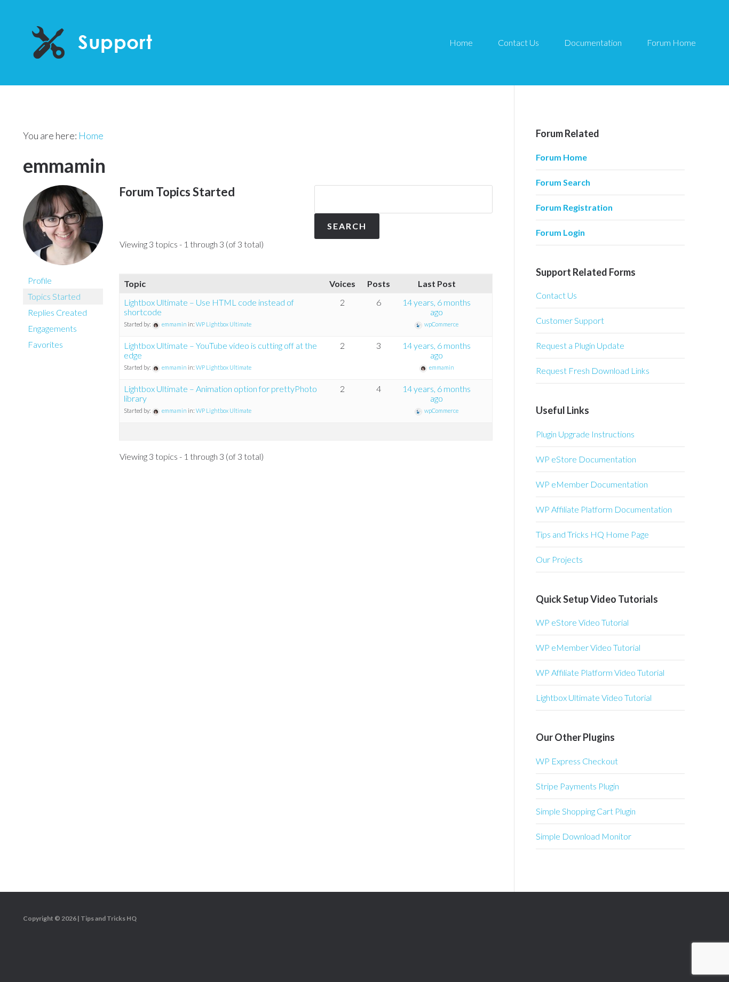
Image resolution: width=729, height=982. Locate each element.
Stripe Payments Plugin (577, 786)
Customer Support (570, 320)
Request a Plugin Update (580, 345)
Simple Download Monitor (583, 836)
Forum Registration (574, 207)
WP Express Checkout (577, 761)
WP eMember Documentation (592, 484)
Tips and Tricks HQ (109, 918)
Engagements (52, 328)
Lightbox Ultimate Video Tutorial (594, 697)
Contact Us (556, 295)
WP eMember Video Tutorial (588, 647)
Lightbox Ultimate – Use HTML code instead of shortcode (209, 307)
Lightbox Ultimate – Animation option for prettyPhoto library (220, 393)
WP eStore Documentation (586, 459)
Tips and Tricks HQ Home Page (592, 534)
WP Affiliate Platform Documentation (604, 509)
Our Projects (559, 559)
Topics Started (54, 296)
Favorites (45, 344)
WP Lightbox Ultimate (223, 324)
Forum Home (561, 157)
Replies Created (57, 312)
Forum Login (560, 232)
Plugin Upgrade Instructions (585, 434)
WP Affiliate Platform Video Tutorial (600, 672)
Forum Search (563, 182)
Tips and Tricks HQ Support (117, 42)
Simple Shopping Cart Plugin (586, 811)
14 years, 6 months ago (436, 307)
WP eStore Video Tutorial (582, 622)
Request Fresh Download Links (592, 370)
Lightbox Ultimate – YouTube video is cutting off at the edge (220, 350)
